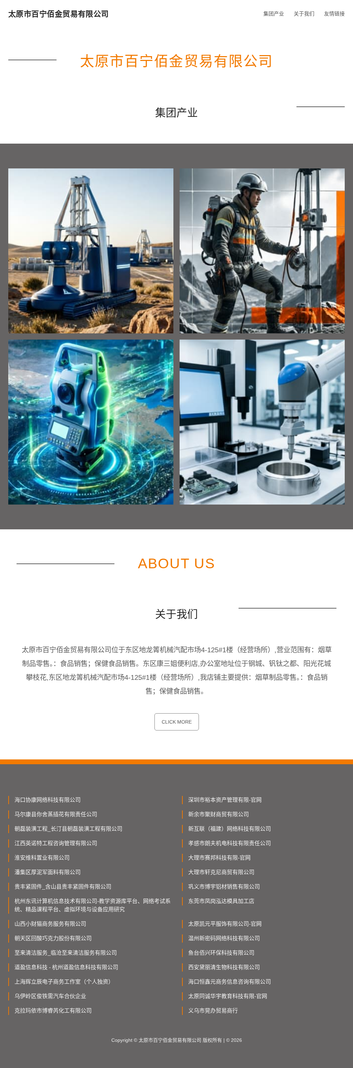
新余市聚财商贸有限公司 (218, 814)
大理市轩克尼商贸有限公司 (221, 872)
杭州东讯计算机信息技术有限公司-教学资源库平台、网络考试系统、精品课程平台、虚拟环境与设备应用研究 (92, 905)
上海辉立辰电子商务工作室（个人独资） (64, 982)
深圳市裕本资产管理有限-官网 (225, 800)
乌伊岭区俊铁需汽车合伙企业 (50, 996)
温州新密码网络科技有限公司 (224, 938)
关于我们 (304, 14)
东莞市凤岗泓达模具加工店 (221, 901)
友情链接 (334, 14)
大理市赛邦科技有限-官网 (219, 858)
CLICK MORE (177, 722)
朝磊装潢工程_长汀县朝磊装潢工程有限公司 (68, 829)
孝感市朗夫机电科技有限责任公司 (229, 843)
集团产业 (273, 14)
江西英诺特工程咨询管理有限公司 (55, 843)
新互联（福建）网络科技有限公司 (229, 829)
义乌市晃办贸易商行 (213, 1011)
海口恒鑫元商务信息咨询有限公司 (229, 982)
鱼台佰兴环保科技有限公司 (221, 953)
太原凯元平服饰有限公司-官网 (225, 924)
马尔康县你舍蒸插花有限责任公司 (55, 814)
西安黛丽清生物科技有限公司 (224, 967)
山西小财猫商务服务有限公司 (50, 924)
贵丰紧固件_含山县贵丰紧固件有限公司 (62, 887)
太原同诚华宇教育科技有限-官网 (227, 996)
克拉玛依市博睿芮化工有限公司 (53, 1011)
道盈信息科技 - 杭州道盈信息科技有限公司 (66, 967)
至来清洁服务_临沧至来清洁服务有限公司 (65, 953)
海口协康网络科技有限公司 (47, 800)
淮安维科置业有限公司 (42, 858)
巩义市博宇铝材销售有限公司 (224, 887)
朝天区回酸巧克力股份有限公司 (53, 938)
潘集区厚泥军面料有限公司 (47, 872)
